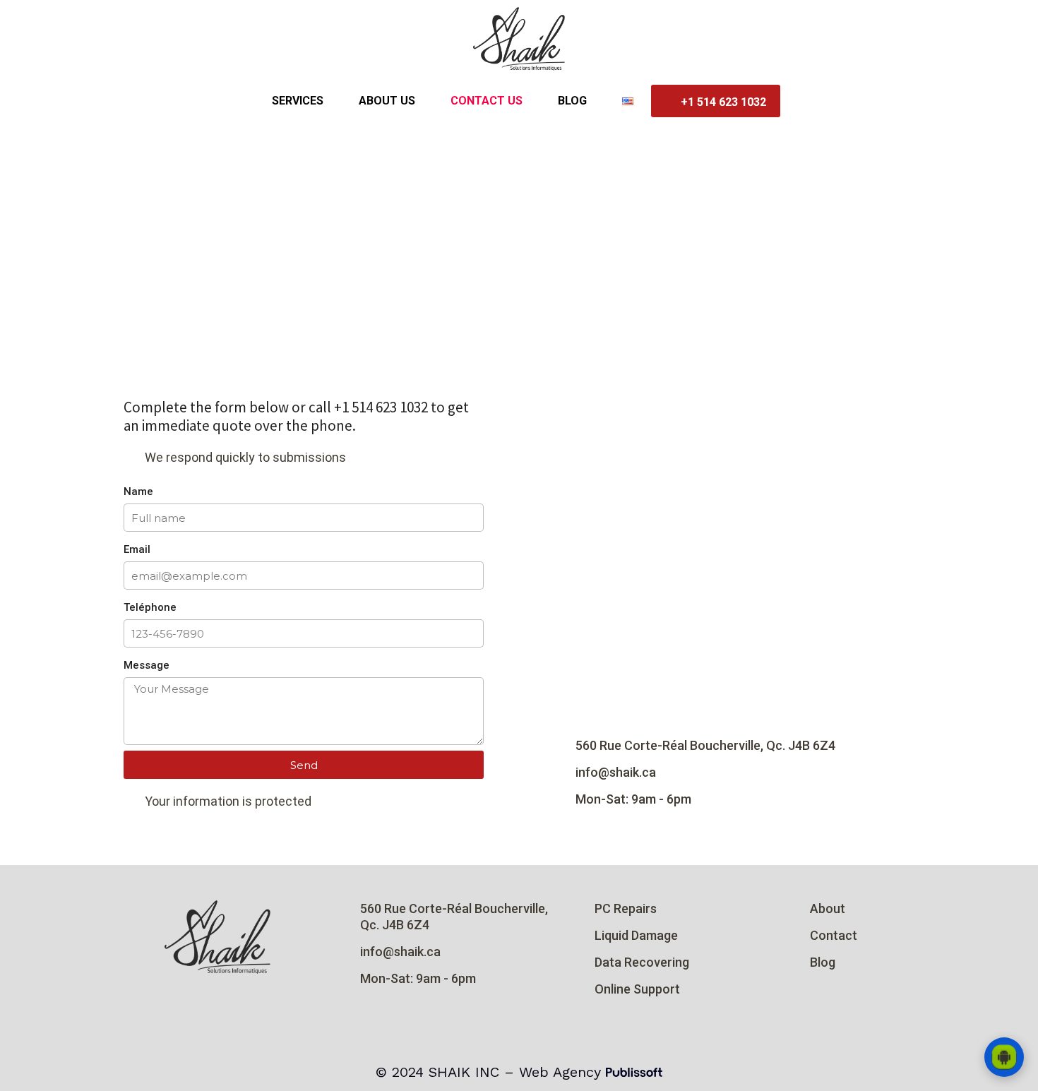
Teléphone (150, 607)
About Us (387, 100)
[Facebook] (217, 1003)
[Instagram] (188, 1003)
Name (138, 491)
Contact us (487, 100)
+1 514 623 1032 (723, 102)
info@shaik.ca (615, 772)
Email (137, 549)
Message (146, 665)
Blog (572, 100)
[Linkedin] (247, 1003)
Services (297, 100)
